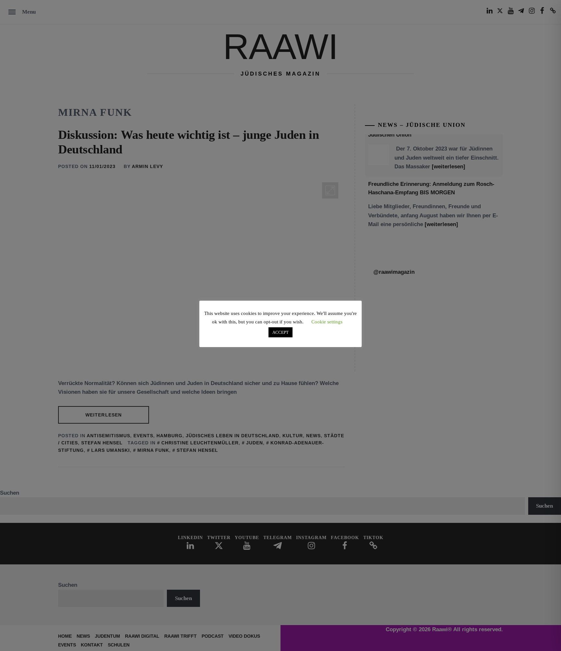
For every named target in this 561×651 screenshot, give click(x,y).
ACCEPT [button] (280, 332)
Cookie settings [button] (327, 321)
